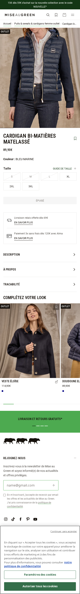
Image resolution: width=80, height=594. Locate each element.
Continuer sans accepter (63, 531)
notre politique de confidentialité (38, 564)
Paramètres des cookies (40, 574)
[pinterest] (27, 519)
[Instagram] (5, 519)
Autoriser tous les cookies (40, 586)
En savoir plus (23, 222)
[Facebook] (20, 519)
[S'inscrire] (53, 485)
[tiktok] (13, 519)
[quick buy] (56, 382)
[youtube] (35, 519)
